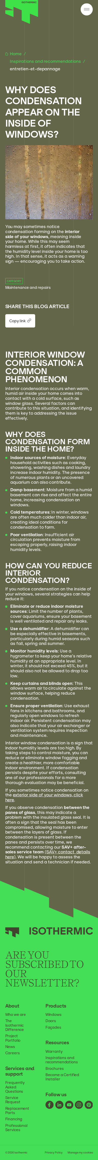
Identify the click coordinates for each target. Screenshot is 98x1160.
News (10, 1046)
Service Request (12, 1099)
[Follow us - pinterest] (89, 1105)
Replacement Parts (17, 1110)
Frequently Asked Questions (15, 1086)
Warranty (54, 1051)
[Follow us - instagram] (79, 1105)
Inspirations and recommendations (46, 61)
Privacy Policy (54, 1152)
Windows (53, 1014)
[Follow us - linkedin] (59, 1105)
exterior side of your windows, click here (44, 797)
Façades (53, 1027)
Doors (50, 1021)
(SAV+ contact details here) (47, 854)
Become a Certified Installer (62, 1077)
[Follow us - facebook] (49, 1105)
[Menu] (87, 10)
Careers (12, 1053)
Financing (13, 1119)
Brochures (54, 1068)
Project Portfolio (13, 1038)
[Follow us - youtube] (69, 1105)
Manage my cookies (80, 1152)
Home (16, 53)
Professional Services (16, 1127)
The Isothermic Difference (14, 1025)
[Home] (21, 23)
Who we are (15, 1014)
